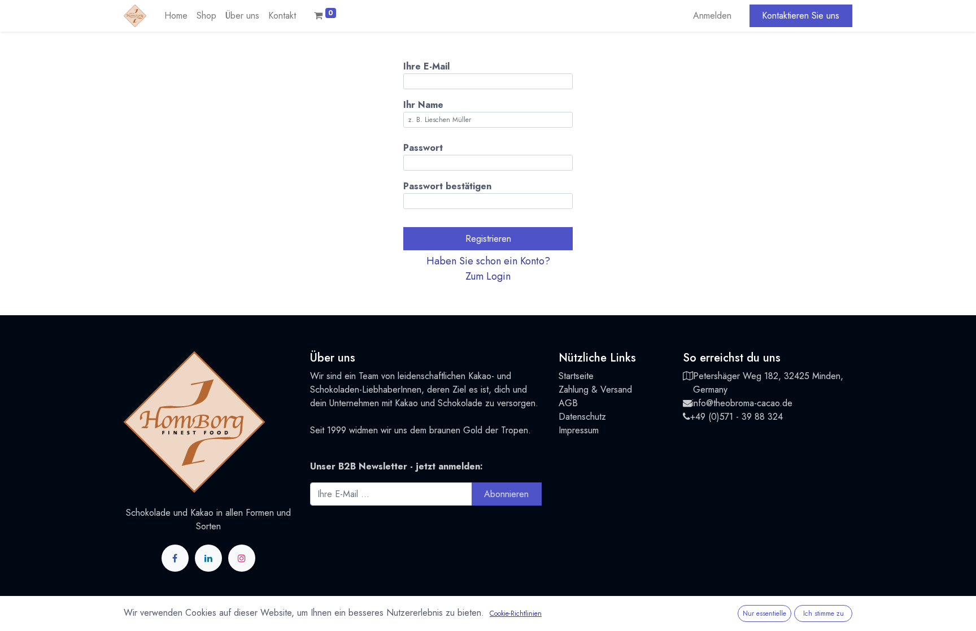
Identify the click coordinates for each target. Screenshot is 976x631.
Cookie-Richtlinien (516, 613)
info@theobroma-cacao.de (742, 403)
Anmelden (712, 15)
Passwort (423, 147)
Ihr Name (423, 104)
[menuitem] (176, 16)
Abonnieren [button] (506, 494)
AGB (568, 403)
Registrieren (488, 238)
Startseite (576, 375)
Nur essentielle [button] (764, 613)
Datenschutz (582, 416)
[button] (488, 269)
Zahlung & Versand (595, 389)
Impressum (579, 430)
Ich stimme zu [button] (823, 613)
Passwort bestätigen (447, 186)
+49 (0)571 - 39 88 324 (736, 416)
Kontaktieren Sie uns (800, 15)
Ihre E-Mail (426, 66)
